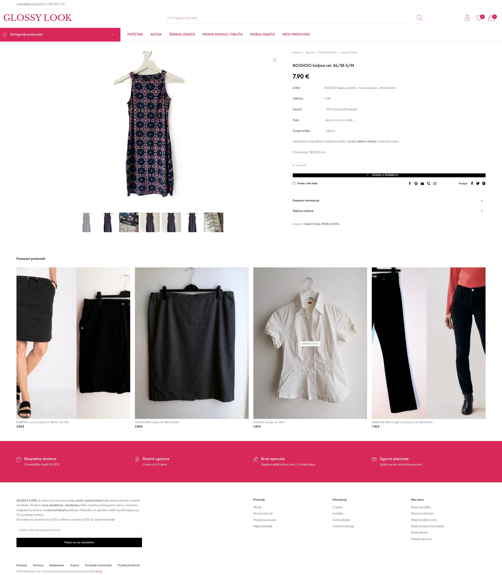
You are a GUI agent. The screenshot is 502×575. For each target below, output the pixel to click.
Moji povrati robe (422, 513)
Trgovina (309, 52)
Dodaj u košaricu (385, 175)
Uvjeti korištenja (343, 526)
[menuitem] (135, 35)
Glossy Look (37, 18)
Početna (297, 52)
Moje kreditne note (424, 520)
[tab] (389, 201)
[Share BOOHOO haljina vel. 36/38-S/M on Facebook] (410, 184)
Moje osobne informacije (427, 526)
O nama (337, 507)
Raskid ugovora (421, 539)
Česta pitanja (341, 520)
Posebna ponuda (264, 520)
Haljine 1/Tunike (349, 52)
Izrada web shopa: (80, 571)
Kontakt (337, 513)
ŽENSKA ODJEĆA (327, 52)
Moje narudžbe (421, 507)
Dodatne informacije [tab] (306, 200)
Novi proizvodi (262, 513)
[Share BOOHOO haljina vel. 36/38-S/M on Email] (422, 184)
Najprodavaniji (262, 526)
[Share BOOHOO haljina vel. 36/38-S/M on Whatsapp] (435, 184)
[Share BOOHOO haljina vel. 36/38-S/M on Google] (416, 184)
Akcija (257, 507)
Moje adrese (419, 532)
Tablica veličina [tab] (303, 211)
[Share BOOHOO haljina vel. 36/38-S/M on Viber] (429, 184)
